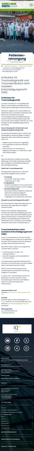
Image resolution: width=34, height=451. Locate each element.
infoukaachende (6, 396)
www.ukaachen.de (6, 397)
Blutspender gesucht (9, 432)
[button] (3, 58)
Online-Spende (5, 375)
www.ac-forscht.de (8, 446)
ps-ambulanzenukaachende (18, 304)
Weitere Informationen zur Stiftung (10, 378)
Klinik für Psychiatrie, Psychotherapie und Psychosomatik (17, 10)
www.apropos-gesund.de (10, 439)
